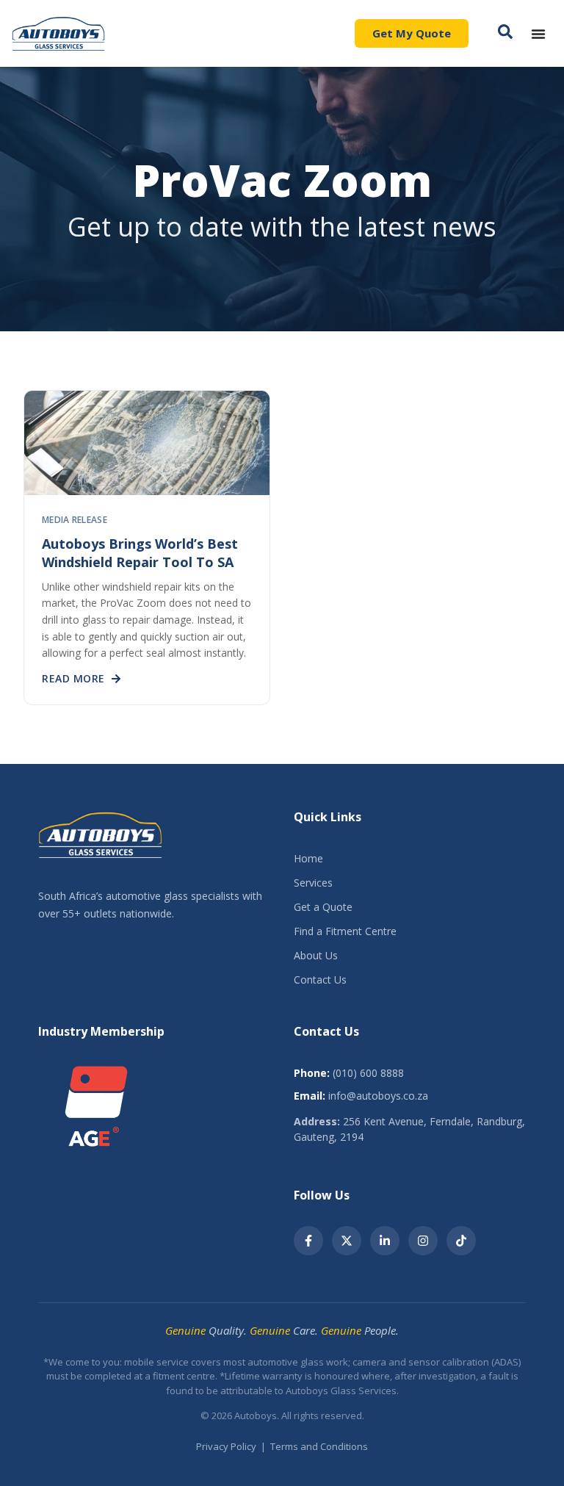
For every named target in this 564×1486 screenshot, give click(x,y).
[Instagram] (423, 1240)
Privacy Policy (226, 1446)
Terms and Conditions (319, 1446)
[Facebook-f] (308, 1240)
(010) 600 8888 (368, 1073)
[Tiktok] (461, 1240)
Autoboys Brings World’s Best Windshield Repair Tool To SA (140, 553)
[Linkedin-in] (385, 1240)
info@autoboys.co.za (378, 1096)
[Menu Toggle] (538, 34)
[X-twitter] (346, 1240)
